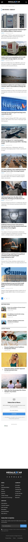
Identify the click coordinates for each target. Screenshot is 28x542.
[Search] (26, 2)
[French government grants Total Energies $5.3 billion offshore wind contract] (14, 21)
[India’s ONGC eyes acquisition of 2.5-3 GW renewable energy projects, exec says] (14, 48)
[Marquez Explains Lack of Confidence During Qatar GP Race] (14, 338)
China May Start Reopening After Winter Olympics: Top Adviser (15, 391)
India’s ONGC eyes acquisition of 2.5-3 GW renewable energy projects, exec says (13, 58)
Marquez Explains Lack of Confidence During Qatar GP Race (14, 347)
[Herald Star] (14, 2)
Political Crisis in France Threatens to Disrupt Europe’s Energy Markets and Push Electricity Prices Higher (14, 226)
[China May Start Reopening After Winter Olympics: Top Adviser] (14, 381)
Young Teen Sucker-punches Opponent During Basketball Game (14, 369)
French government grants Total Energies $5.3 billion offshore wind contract (13, 30)
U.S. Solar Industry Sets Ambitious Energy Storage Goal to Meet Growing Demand (13, 170)
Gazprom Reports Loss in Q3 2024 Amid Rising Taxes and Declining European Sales (12, 284)
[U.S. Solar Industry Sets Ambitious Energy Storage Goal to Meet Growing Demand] (14, 160)
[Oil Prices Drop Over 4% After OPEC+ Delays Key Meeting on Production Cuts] (14, 188)
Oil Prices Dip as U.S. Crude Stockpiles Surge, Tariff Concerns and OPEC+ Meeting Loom (13, 141)
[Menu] (2, 2)
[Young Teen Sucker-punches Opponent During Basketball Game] (14, 360)
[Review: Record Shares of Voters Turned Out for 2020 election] (3, 309)
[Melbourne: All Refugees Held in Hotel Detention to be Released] (3, 322)
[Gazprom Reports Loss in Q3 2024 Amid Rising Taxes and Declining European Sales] (14, 274)
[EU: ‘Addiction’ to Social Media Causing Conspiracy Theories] (3, 315)
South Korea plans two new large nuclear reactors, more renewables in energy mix (13, 85)
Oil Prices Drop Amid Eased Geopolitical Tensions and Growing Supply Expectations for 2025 (13, 255)
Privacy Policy (11, 418)
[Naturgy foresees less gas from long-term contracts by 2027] (14, 104)
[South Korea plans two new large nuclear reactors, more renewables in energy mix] (14, 76)
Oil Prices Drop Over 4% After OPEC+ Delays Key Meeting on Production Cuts (12, 197)
